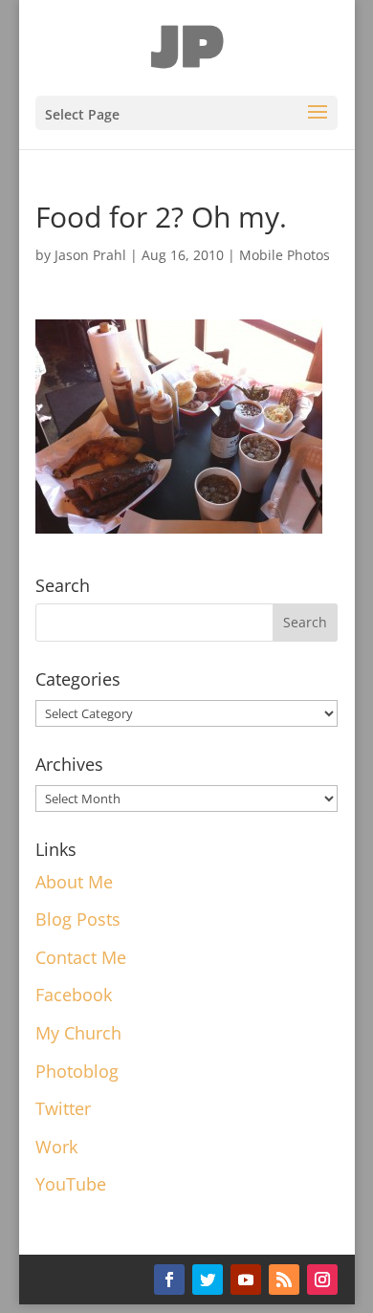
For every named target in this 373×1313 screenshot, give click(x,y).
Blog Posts (78, 919)
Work (56, 1146)
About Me (74, 881)
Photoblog (77, 1071)
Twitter (63, 1108)
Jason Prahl (90, 255)
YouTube (70, 1183)
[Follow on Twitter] (207, 1279)
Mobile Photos (284, 255)
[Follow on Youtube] (245, 1279)
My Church (78, 1032)
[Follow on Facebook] (169, 1279)
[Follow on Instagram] (322, 1279)
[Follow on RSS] (284, 1279)
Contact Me (80, 957)
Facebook (73, 994)
